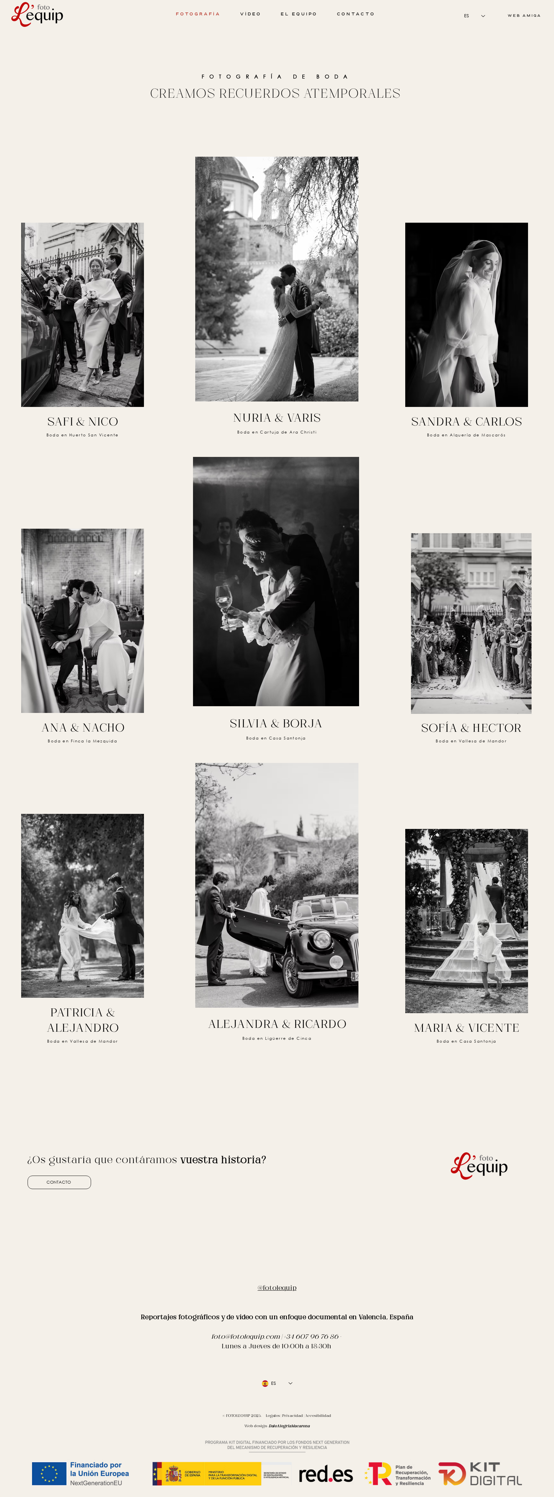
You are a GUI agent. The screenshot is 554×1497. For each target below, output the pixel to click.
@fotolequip (277, 1287)
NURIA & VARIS (277, 417)
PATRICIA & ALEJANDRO (82, 1020)
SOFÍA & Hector (471, 727)
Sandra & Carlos (466, 421)
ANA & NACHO (83, 727)
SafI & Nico (82, 421)
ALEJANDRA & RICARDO (277, 1023)
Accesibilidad (318, 1415)
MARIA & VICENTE (467, 1027)
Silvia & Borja (276, 723)
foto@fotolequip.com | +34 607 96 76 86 (274, 1336)
